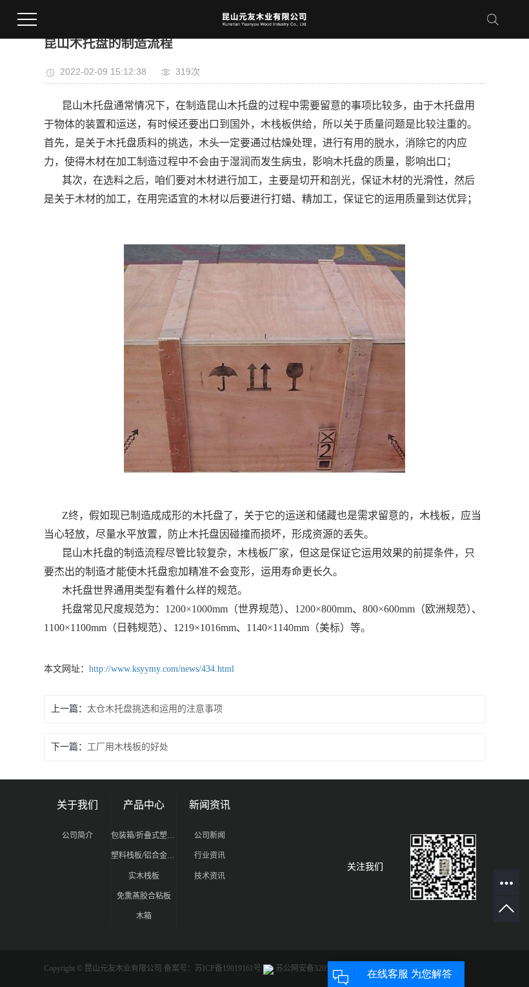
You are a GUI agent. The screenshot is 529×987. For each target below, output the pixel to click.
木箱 (144, 916)
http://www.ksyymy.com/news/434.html (161, 669)
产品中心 (144, 804)
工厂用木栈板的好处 (127, 747)
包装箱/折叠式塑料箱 (143, 835)
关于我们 (77, 804)
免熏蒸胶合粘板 (144, 896)
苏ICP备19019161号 (228, 968)
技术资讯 (209, 876)
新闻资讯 (209, 804)
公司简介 (77, 835)
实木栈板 (143, 876)
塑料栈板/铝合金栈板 (143, 855)
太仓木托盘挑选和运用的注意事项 (155, 709)
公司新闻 (209, 835)
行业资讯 (209, 855)
